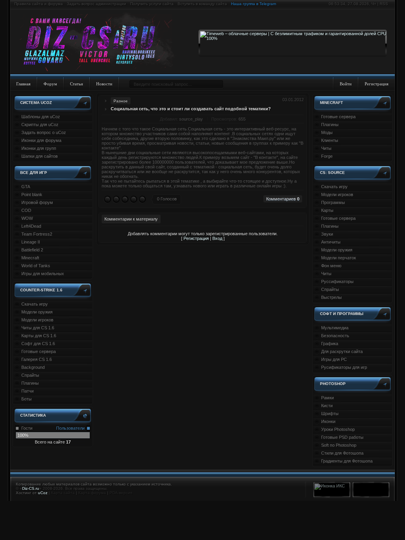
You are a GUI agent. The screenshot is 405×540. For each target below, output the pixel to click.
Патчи (27, 391)
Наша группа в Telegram (253, 4)
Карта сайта (63, 493)
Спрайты (30, 375)
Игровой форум (37, 202)
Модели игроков (37, 319)
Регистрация (376, 83)
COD (26, 210)
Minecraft (30, 257)
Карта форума (92, 493)
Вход (217, 238)
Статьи (76, 83)
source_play (191, 119)
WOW (27, 218)
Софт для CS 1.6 (38, 343)
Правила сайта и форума (38, 4)
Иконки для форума (41, 140)
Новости (104, 83)
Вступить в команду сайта (202, 4)
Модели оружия (37, 312)
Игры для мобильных (42, 273)
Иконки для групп (38, 148)
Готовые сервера (38, 351)
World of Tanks (35, 265)
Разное (121, 101)
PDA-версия (121, 493)
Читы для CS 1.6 (37, 327)
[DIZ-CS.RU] (99, 42)
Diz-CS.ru (30, 488)
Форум (50, 83)
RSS (384, 4)
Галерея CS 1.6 (36, 359)
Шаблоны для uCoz (40, 116)
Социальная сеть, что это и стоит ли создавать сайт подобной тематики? (191, 108)
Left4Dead (31, 226)
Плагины (30, 383)
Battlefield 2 (32, 249)
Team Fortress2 (36, 234)
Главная (23, 83)
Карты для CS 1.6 (38, 335)
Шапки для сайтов (39, 156)
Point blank (31, 194)
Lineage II (30, 242)
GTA (25, 186)
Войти (346, 83)
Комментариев (282, 198)
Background (33, 367)
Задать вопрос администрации (96, 4)
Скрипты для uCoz (40, 124)
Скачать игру (34, 304)
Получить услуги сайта (152, 4)
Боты (26, 399)
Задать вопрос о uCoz (43, 132)
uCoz (42, 493)
